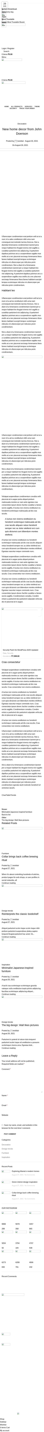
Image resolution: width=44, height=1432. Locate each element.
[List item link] (22, 1315)
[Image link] (13, 1299)
